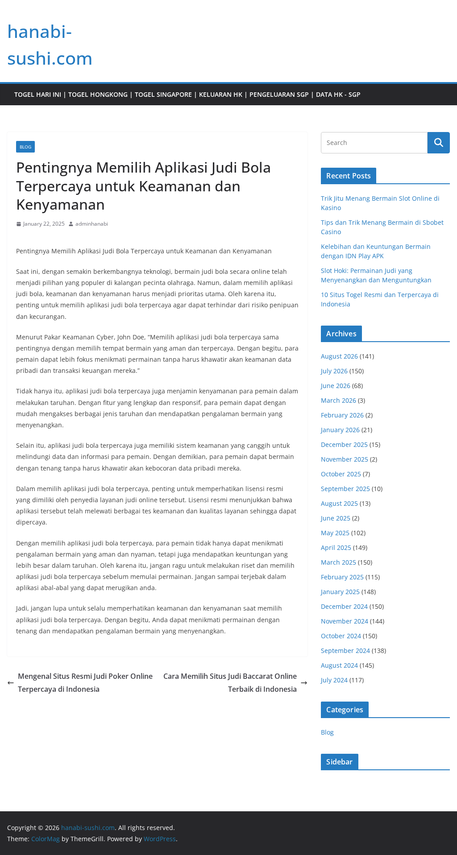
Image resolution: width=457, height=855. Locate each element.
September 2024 (345, 650)
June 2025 (335, 518)
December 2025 (344, 444)
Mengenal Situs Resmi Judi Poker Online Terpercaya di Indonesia (85, 682)
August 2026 (339, 356)
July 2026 (334, 371)
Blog (25, 147)
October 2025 (341, 474)
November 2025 (344, 459)
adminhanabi (91, 223)
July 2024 (334, 680)
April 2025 (336, 547)
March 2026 (338, 400)
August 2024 (339, 665)
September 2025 (345, 488)
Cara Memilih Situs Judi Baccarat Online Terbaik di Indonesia (230, 682)
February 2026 (342, 415)
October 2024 (341, 636)
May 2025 (335, 533)
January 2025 (340, 591)
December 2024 (344, 606)
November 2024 (344, 621)
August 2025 (339, 503)
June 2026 (335, 385)
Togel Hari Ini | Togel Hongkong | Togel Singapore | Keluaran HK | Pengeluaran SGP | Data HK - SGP (187, 94)
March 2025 (338, 562)
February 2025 (342, 577)
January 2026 (340, 429)
